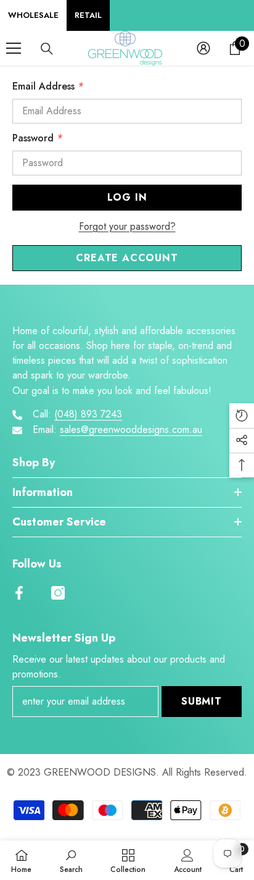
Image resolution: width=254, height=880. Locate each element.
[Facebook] (19, 593)
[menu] (13, 48)
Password (37, 138)
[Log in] (203, 48)
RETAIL (88, 15)
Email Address (47, 86)
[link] (71, 860)
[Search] (46, 48)
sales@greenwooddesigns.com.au (131, 429)
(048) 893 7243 (88, 414)
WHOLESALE (33, 15)
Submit (201, 701)
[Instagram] (58, 593)
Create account (127, 258)
